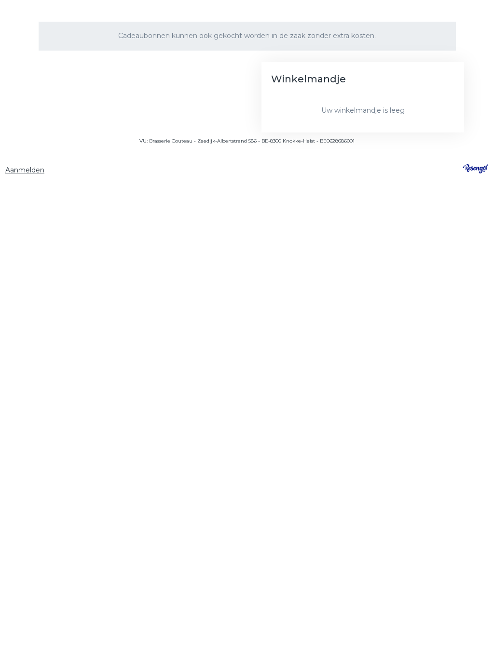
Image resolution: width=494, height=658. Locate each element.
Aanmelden (24, 170)
